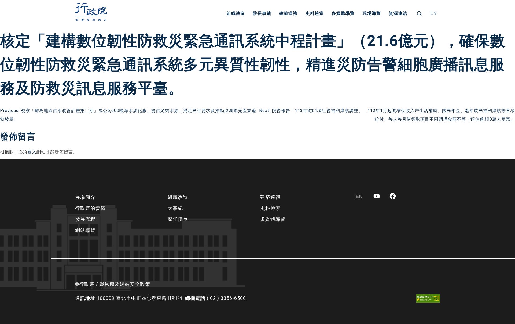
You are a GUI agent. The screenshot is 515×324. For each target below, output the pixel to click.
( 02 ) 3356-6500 (226, 298)
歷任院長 (178, 219)
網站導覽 (85, 230)
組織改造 (178, 197)
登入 (31, 151)
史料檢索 (315, 13)
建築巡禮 (288, 13)
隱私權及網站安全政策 (124, 284)
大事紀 (175, 208)
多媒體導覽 (343, 13)
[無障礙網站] (428, 298)
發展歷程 (85, 219)
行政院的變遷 (90, 208)
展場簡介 (85, 197)
